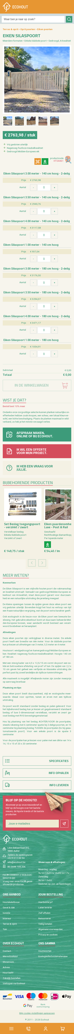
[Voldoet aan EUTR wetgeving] (45, 161)
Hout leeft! (8, 972)
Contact (7, 951)
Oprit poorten (27, 29)
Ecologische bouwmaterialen (53, 956)
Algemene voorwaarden (50, 929)
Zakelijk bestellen (11, 978)
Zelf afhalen (44, 912)
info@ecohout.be (16, 862)
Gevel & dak (9, 907)
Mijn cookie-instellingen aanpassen (37, 1013)
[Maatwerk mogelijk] (37, 161)
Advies (6, 967)
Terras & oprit (10, 29)
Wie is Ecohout (10, 956)
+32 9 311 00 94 (16, 858)
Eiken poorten (44, 29)
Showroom (8, 961)
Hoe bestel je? (45, 902)
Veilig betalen (45, 923)
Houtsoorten (44, 951)
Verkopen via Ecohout (14, 983)
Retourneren (44, 918)
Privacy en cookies (47, 934)
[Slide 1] (8, 121)
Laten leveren (45, 907)
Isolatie (6, 912)
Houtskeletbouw (11, 902)
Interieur (7, 918)
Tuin (5, 929)
